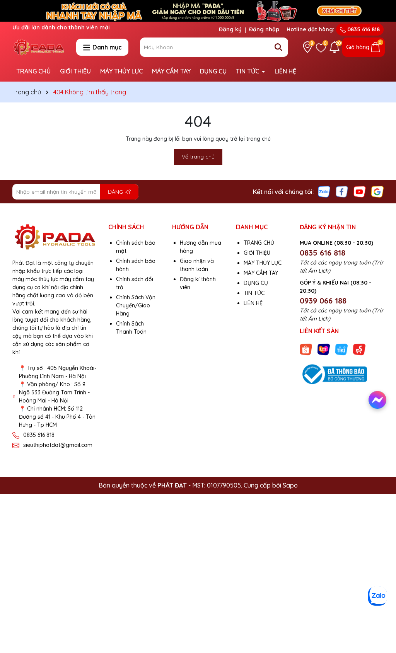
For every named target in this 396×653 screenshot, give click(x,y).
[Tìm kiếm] (278, 47)
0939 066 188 (323, 300)
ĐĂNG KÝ (119, 191)
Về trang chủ (198, 156)
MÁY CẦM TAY (171, 71)
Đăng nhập (264, 29)
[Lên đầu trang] (379, 614)
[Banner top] (198, 10)
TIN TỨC (248, 71)
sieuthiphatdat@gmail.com (57, 445)
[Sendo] (359, 348)
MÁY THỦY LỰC (121, 71)
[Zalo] (324, 191)
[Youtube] (359, 191)
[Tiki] (341, 348)
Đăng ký (230, 29)
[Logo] (38, 46)
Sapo (290, 485)
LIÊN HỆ (285, 71)
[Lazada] (323, 348)
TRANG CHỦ (33, 71)
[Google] (377, 191)
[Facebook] (342, 191)
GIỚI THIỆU (75, 71)
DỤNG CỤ (213, 71)
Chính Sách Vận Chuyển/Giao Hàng (135, 305)
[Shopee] (306, 348)
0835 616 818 (363, 29)
